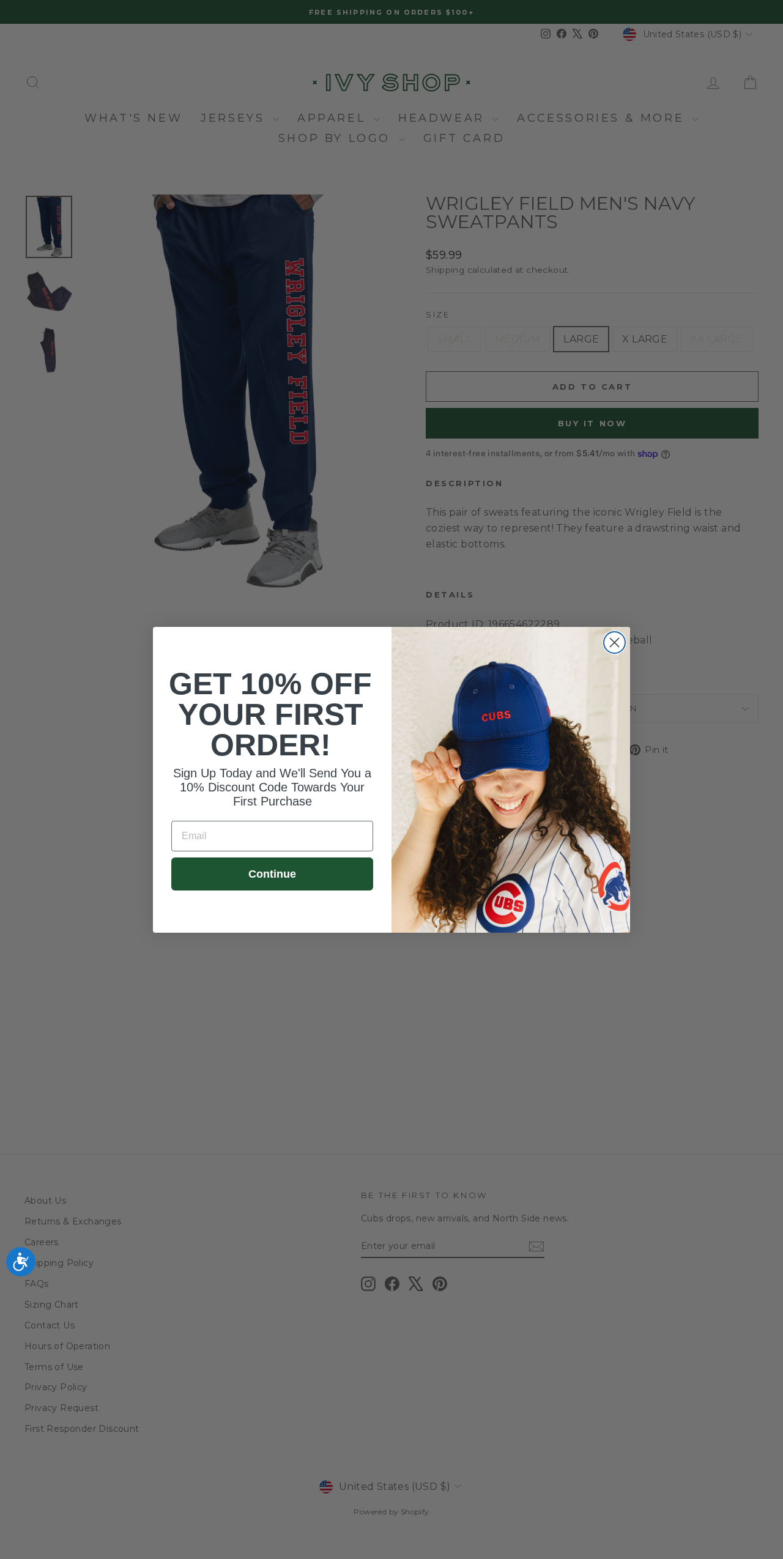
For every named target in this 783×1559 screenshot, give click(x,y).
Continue (272, 874)
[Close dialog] (614, 642)
